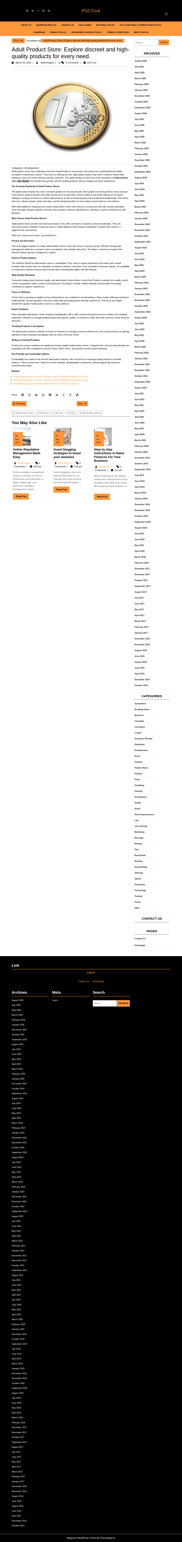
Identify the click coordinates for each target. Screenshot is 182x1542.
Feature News (141, 768)
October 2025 (141, 101)
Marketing (139, 832)
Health (138, 803)
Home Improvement (144, 814)
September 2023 (142, 242)
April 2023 (139, 271)
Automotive (140, 703)
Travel (137, 902)
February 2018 (142, 563)
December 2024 (142, 160)
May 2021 (139, 405)
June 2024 (139, 189)
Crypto (138, 732)
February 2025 (142, 148)
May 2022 (139, 335)
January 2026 (141, 90)
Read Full (22, 497)
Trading (138, 896)
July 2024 (139, 183)
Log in (55, 1000)
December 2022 (142, 294)
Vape (137, 908)
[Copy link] (77, 395)
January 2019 (141, 498)
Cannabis (139, 721)
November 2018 (142, 510)
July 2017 (139, 598)
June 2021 (139, 399)
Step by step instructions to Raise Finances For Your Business (109, 455)
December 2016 (142, 638)
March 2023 (140, 277)
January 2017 (141, 633)
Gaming (138, 791)
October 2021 (141, 376)
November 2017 (142, 574)
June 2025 (139, 125)
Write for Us (141, 32)
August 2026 (141, 61)
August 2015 (141, 662)
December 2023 (142, 224)
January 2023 (141, 288)
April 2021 (139, 411)
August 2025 (141, 113)
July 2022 (139, 323)
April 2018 (139, 551)
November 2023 (142, 230)
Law (137, 820)
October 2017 (141, 580)
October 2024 (141, 166)
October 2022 (141, 306)
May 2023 (139, 265)
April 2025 (139, 137)
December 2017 (142, 568)
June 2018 (139, 539)
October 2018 (141, 516)
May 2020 (139, 428)
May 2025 (139, 131)
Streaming (140, 884)
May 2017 (139, 609)
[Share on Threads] (70, 395)
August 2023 (141, 247)
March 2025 (140, 142)
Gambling (139, 785)
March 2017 (140, 621)
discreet (59, 413)
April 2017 (139, 615)
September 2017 (142, 586)
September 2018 (142, 522)
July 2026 (139, 66)
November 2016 (142, 644)
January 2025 (141, 154)
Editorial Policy (105, 25)
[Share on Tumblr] (63, 395)
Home (137, 808)
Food (137, 779)
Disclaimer (85, 25)
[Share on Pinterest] (50, 395)
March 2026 (140, 78)
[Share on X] (29, 395)
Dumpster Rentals (143, 738)
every (72, 413)
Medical (138, 843)
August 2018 (141, 528)
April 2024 (139, 201)
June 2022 (139, 329)
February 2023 (142, 282)
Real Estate (140, 855)
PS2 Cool (91, 10)
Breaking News (142, 709)
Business (44, 413)
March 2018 (140, 557)
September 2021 (142, 382)
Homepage (39, 32)
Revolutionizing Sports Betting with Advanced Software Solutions (46, 383)
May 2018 (139, 545)
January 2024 (141, 218)
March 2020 (140, 440)
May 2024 (139, 195)
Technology (140, 890)
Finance (138, 773)
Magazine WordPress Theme (81, 1538)
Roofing (138, 861)
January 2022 (141, 358)
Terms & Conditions (118, 32)
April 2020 (139, 434)
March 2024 (140, 207)
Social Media (141, 867)
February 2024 (142, 212)
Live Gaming (141, 826)
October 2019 (141, 463)
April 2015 (139, 673)
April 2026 (139, 72)
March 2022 (140, 347)
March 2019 (140, 493)
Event (137, 756)
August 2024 (141, 177)
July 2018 (139, 533)
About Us (26, 25)
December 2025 (142, 96)
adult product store (24, 413)
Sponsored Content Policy (86, 32)
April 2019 (139, 487)
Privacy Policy (58, 32)
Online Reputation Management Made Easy (26, 453)
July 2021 (139, 393)
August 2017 (141, 592)
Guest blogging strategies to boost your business (67, 453)
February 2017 (142, 627)
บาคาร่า (91, 972)
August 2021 (141, 387)
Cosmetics (140, 727)
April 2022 (139, 341)
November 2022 (142, 300)
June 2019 (139, 481)
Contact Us (67, 25)
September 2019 (142, 469)
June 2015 (139, 668)
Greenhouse (141, 797)
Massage (139, 838)
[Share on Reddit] (56, 395)
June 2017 (139, 603)
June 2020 (139, 422)
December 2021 (142, 364)
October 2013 (141, 685)
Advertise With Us (46, 25)
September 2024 (142, 172)
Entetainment (141, 750)
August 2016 (141, 650)
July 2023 (139, 253)
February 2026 (142, 84)
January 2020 (141, 452)
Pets (137, 849)
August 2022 (141, 317)
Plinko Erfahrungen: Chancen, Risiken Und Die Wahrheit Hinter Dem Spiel (50, 376)
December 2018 (142, 504)
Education (140, 744)
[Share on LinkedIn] (36, 395)
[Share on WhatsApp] (43, 395)
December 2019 (142, 457)
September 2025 (142, 107)
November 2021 (142, 370)
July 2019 (139, 475)
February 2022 (142, 352)
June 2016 (139, 656)
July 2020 (139, 417)
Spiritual (139, 873)
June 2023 (139, 259)
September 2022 (142, 312)
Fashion (138, 762)
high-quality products (91, 413)
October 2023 (141, 236)
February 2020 (142, 446)
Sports (138, 878)
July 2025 (139, 119)
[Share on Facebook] (22, 395)
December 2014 (142, 679)
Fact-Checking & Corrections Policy (140, 25)
